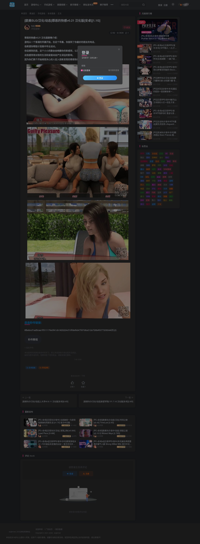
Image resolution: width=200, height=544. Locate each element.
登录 (101, 78)
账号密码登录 (113, 70)
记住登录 (86, 70)
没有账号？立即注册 (89, 58)
